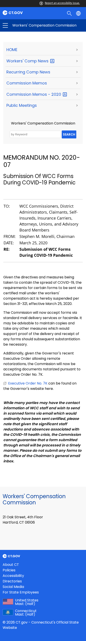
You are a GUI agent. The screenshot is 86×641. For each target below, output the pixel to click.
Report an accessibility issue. (62, 3)
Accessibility (13, 575)
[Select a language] (79, 13)
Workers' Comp (28, 61)
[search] (70, 13)
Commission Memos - (34, 94)
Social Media (13, 586)
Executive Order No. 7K (27, 383)
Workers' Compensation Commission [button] (24, 25)
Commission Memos (26, 83)
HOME (11, 49)
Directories (12, 581)
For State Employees (21, 592)
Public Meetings (21, 105)
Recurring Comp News (28, 72)
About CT (11, 564)
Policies (9, 570)
